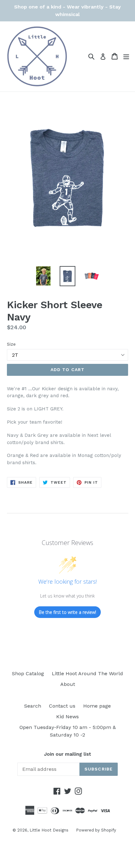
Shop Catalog (28, 673)
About (67, 684)
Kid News (67, 717)
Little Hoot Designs (50, 830)
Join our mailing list (67, 754)
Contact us (62, 706)
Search (32, 706)
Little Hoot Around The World (87, 673)
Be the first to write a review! (67, 612)
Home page (97, 706)
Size (11, 344)
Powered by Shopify (96, 830)
